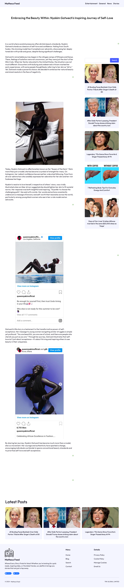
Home (68, 555)
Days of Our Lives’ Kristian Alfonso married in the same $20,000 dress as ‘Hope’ (101, 223)
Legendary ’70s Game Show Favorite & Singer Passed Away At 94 (102, 155)
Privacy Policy (99, 555)
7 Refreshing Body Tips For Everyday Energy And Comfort (102, 189)
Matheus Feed (12, 3)
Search (114, 60)
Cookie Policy (99, 559)
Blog (67, 559)
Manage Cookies (100, 563)
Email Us (97, 566)
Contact (69, 566)
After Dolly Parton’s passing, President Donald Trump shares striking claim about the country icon (102, 123)
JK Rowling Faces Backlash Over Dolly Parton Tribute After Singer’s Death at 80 (101, 89)
